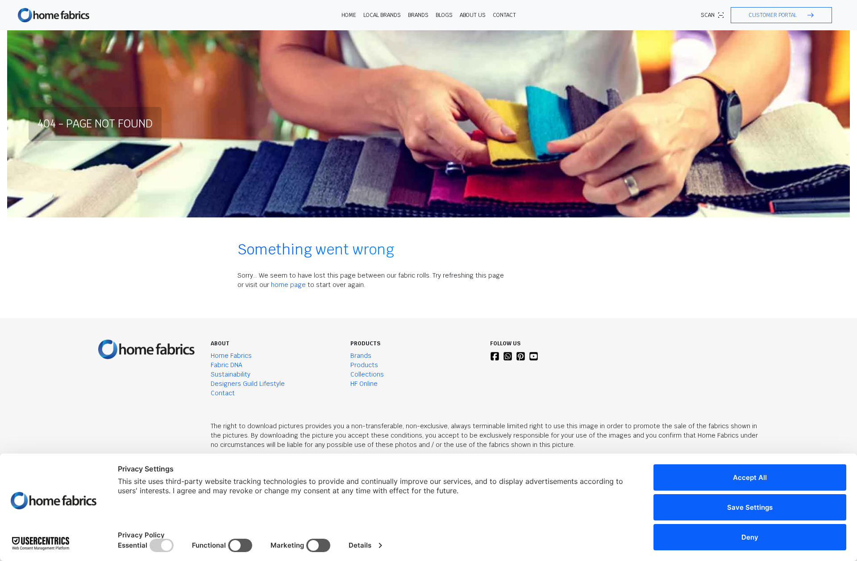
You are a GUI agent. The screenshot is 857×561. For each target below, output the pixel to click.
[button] (781, 15)
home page (288, 285)
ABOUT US (473, 15)
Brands (360, 356)
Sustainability (230, 374)
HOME (348, 15)
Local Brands (382, 15)
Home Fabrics (231, 356)
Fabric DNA (226, 365)
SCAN (708, 15)
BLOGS (444, 15)
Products (364, 365)
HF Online (364, 384)
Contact (504, 15)
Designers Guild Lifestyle (248, 384)
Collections (367, 374)
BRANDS (418, 15)
